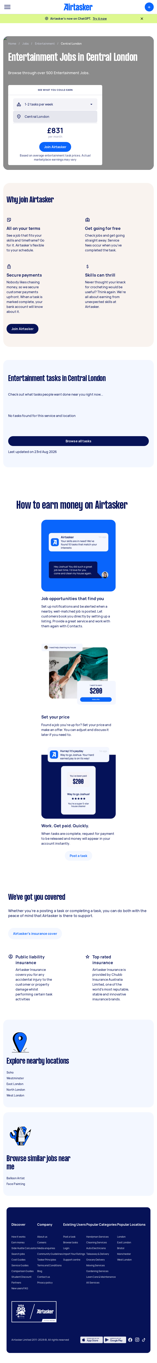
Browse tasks (70, 1242)
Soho (10, 1072)
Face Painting (16, 1184)
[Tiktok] (144, 1340)
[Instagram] (137, 1340)
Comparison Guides (22, 1271)
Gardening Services (97, 1271)
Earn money (18, 1242)
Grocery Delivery (95, 1259)
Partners (16, 1282)
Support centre (71, 1259)
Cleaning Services (96, 1242)
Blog (39, 1271)
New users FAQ (19, 1288)
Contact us (43, 1277)
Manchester (124, 1254)
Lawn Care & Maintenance (101, 1277)
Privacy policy (45, 1282)
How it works (18, 1236)
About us (42, 1236)
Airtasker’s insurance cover (35, 933)
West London (15, 1095)
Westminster (15, 1078)
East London (15, 1084)
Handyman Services (97, 1236)
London (121, 1236)
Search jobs (18, 1254)
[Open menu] (7, 7)
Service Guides (19, 1265)
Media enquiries (46, 1248)
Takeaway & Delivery (97, 1254)
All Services (92, 1282)
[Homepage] (78, 7)
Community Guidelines (50, 1254)
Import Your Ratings (74, 1254)
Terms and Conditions (49, 1265)
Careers (41, 1242)
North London (16, 1090)
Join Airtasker (55, 147)
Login (66, 1248)
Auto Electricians (96, 1248)
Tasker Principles (46, 1259)
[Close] (142, 19)
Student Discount (21, 1277)
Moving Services (95, 1265)
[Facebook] (130, 1339)
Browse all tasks (78, 441)
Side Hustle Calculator (24, 1248)
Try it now (100, 18)
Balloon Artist (16, 1178)
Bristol (120, 1248)
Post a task (78, 855)
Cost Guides (18, 1259)
